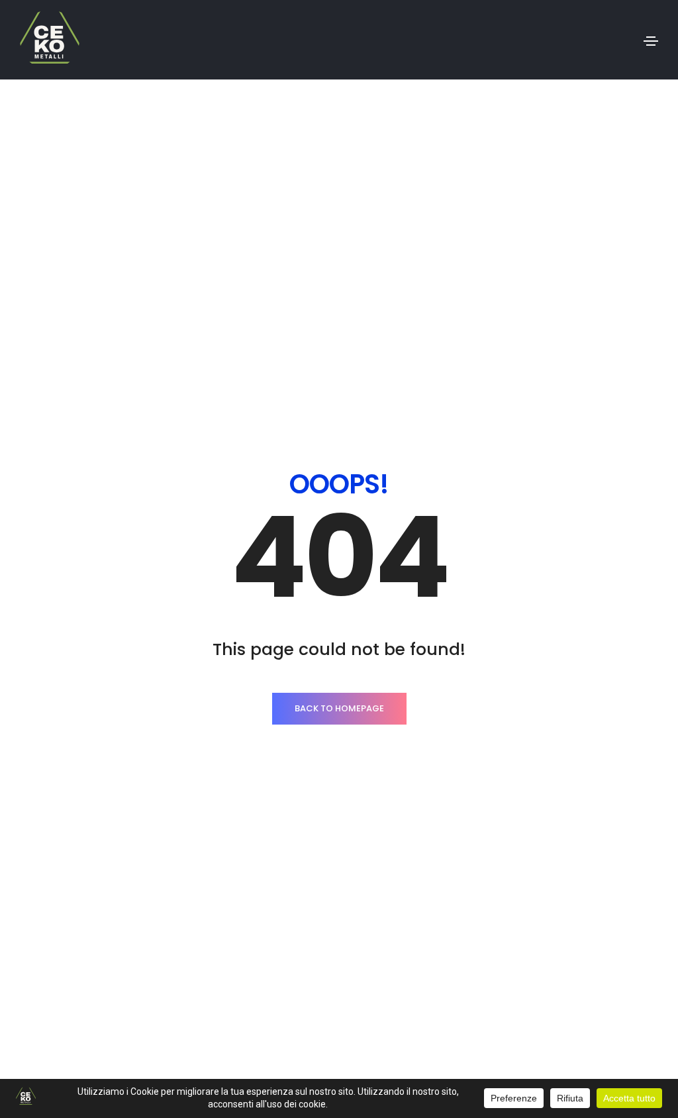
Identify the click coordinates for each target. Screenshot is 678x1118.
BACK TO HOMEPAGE (339, 708)
